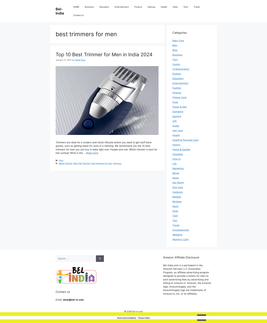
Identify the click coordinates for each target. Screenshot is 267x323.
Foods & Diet (179, 107)
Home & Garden (181, 149)
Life (174, 163)
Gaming (151, 7)
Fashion (176, 88)
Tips (174, 220)
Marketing (178, 168)
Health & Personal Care (185, 140)
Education (104, 7)
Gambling (177, 111)
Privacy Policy (144, 318)
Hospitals (177, 154)
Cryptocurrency (180, 69)
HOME (76, 7)
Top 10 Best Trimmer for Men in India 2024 (104, 54)
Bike (174, 45)
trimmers (117, 163)
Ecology (176, 73)
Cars (175, 59)
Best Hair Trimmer (81, 163)
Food (175, 102)
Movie (175, 173)
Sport (175, 206)
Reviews (177, 201)
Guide (175, 125)
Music (175, 178)
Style (175, 7)
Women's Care (180, 239)
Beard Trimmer (65, 163)
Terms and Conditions (126, 318)
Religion (176, 196)
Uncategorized (180, 230)
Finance (138, 7)
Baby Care (178, 40)
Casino (176, 64)
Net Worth (178, 182)
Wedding (177, 234)
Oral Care (177, 187)
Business (89, 7)
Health (164, 7)
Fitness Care (179, 97)
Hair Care (177, 130)
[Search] (100, 258)
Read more (92, 153)
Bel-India (60, 11)
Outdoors (177, 192)
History (176, 144)
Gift (174, 121)
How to (176, 159)
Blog (174, 50)
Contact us (78, 15)
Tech (185, 7)
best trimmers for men (101, 163)
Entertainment (122, 7)
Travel (197, 7)
